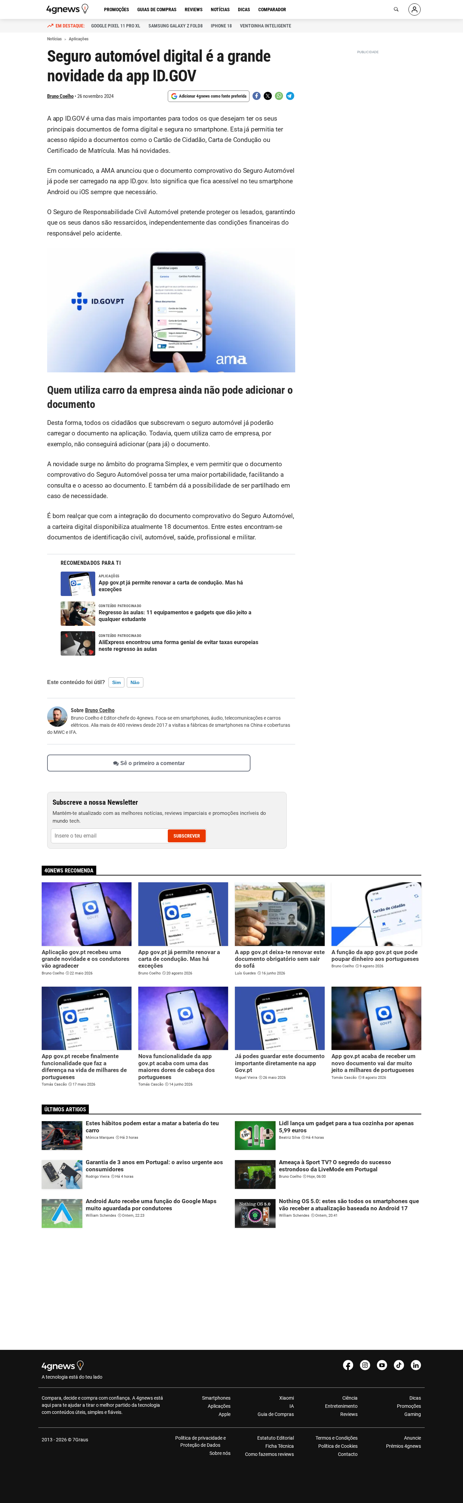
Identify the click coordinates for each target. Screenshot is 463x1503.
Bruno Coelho (60, 96)
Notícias (220, 9)
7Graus (80, 1439)
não (135, 682)
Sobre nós (219, 1453)
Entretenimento (341, 1406)
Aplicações (219, 1406)
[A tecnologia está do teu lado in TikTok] (399, 1365)
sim (116, 682)
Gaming (412, 1414)
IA (291, 1406)
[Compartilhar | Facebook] (257, 96)
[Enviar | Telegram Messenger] (290, 96)
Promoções (116, 9)
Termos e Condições (336, 1438)
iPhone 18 (221, 25)
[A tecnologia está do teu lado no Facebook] (348, 1365)
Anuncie (412, 1438)
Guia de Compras (276, 1414)
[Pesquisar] (396, 9)
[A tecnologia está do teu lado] (68, 9)
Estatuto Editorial (275, 1438)
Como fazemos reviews (269, 1454)
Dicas (244, 9)
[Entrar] (414, 9)
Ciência (349, 1398)
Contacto (347, 1454)
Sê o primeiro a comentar (152, 763)
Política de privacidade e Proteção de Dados (200, 1441)
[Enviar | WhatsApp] (279, 96)
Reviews (194, 9)
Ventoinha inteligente (265, 25)
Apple (224, 1414)
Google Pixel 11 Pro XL (115, 25)
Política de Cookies (337, 1446)
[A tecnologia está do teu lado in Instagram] (365, 1365)
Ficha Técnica (279, 1446)
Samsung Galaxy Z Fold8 (175, 25)
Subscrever (187, 836)
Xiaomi (286, 1398)
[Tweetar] (268, 96)
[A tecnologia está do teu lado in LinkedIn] (416, 1365)
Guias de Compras (157, 9)
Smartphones (216, 1398)
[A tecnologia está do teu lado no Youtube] (382, 1365)
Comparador (272, 9)
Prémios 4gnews (403, 1446)
